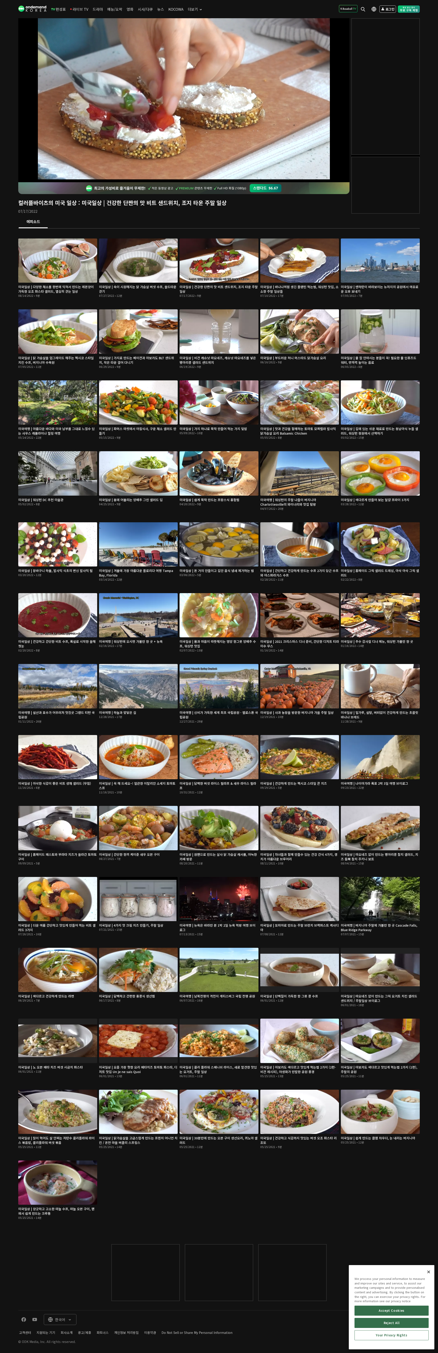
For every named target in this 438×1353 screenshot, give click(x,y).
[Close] (429, 1272)
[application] (183, 100)
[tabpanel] (219, 731)
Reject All (392, 1323)
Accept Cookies (391, 1310)
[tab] (33, 221)
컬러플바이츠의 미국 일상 (47, 203)
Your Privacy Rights (391, 1335)
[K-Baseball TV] (348, 8)
